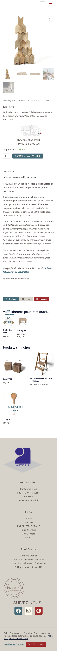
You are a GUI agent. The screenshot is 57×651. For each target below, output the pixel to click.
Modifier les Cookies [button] (14, 644)
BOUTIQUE (16, 100)
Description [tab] (9, 171)
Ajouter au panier (27, 156)
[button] (49, 19)
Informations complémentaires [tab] (19, 177)
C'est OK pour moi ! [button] (36, 644)
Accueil (6, 100)
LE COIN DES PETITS (30, 100)
